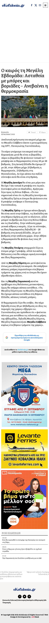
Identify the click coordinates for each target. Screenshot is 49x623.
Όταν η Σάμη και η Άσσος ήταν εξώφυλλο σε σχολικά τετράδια (22, 550)
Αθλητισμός (38, 600)
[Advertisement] (24, 36)
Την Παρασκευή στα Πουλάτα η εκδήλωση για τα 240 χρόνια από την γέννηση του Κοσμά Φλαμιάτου (22, 559)
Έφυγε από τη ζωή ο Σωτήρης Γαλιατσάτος (38, 573)
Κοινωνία (6, 600)
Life (44, 600)
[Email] (40, 5)
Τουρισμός (6, 602)
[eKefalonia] (13, 5)
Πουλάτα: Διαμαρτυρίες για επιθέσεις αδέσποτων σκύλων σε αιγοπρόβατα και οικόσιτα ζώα (11, 575)
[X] (36, 5)
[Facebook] (31, 5)
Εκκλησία (30, 600)
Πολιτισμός (21, 600)
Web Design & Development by (29, 616)
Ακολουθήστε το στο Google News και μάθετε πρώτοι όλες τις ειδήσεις (24, 350)
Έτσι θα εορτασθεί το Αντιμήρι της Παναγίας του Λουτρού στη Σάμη (23, 541)
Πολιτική (13, 600)
